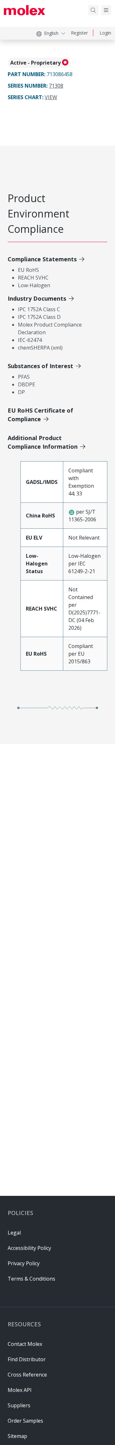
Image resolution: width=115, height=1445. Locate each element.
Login (105, 33)
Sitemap (17, 1436)
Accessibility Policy (29, 1248)
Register (79, 33)
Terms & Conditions (31, 1278)
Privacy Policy (24, 1263)
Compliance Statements (42, 259)
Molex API (20, 1390)
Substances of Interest (40, 366)
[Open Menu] (106, 10)
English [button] (51, 33)
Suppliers (19, 1405)
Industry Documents (37, 298)
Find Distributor (27, 1359)
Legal (14, 1232)
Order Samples (25, 1420)
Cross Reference (27, 1374)
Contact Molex (25, 1343)
